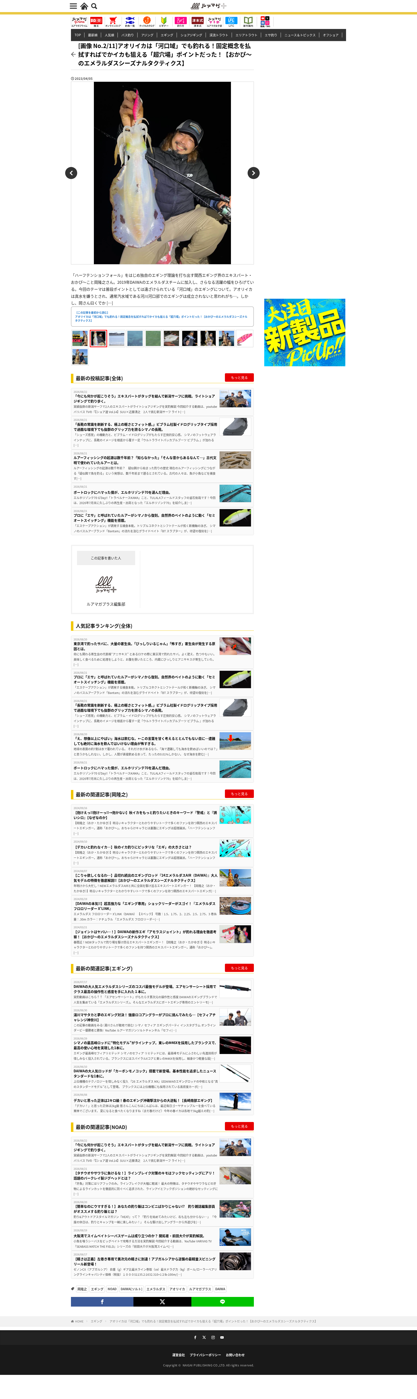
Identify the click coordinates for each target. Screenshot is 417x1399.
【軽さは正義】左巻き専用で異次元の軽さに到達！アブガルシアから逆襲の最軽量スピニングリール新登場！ (144, 1261)
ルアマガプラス (200, 1289)
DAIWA (220, 1289)
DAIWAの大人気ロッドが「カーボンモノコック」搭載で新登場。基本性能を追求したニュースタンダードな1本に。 (145, 1073)
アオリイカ (177, 1289)
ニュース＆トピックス (300, 35)
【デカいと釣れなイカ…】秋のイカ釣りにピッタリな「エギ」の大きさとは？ (133, 847)
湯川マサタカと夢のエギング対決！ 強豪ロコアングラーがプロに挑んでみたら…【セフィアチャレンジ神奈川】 (145, 1017)
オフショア (331, 35)
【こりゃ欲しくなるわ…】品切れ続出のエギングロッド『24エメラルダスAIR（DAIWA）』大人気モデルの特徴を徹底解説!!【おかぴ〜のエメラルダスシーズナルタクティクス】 (146, 878)
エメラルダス (155, 1289)
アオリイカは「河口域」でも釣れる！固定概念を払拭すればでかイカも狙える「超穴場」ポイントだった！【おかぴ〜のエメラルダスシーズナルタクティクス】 (214, 1321)
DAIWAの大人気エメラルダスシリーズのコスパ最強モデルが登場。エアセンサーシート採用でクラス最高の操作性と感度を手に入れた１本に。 (145, 989)
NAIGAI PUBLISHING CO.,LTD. (204, 1365)
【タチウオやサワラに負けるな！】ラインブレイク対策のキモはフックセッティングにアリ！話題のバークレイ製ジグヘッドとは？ (144, 1175)
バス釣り (127, 35)
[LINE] (222, 1302)
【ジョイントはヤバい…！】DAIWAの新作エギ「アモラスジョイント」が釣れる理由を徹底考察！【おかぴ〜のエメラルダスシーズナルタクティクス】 (145, 934)
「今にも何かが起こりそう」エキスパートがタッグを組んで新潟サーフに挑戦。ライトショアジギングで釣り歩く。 (144, 398)
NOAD (112, 1289)
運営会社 (178, 1354)
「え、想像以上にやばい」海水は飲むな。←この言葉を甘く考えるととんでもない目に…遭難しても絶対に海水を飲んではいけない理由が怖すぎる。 (144, 741)
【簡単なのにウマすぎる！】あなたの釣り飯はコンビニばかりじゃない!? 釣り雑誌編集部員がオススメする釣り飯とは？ (144, 1209)
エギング (167, 35)
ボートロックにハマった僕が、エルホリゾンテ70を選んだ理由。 (123, 492)
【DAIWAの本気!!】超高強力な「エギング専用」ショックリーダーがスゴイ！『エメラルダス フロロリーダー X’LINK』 (144, 906)
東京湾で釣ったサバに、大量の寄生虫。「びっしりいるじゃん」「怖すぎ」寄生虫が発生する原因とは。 (144, 646)
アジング (147, 35)
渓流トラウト (218, 35)
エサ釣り (271, 35)
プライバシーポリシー (205, 1354)
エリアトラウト (246, 35)
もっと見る (239, 377)
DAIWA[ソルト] (131, 1289)
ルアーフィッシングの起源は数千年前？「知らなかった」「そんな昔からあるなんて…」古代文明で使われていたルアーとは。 (145, 460)
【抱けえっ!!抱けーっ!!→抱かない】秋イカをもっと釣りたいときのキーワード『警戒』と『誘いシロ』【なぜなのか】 (145, 815)
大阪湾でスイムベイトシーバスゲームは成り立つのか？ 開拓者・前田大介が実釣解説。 (140, 1235)
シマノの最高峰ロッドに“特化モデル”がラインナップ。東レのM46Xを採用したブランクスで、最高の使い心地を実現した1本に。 (146, 1045)
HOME (79, 1321)
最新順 (92, 35)
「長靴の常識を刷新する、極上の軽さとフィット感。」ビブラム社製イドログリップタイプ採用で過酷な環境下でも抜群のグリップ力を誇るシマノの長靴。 (145, 427)
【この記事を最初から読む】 (161, 316)
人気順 (109, 35)
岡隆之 (82, 1289)
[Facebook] (102, 1302)
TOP (78, 35)
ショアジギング (191, 35)
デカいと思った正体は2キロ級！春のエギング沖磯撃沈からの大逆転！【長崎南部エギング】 (144, 1100)
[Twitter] (162, 1302)
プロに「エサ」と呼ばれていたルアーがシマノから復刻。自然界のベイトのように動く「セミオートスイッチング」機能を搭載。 (144, 518)
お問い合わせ (235, 1354)
